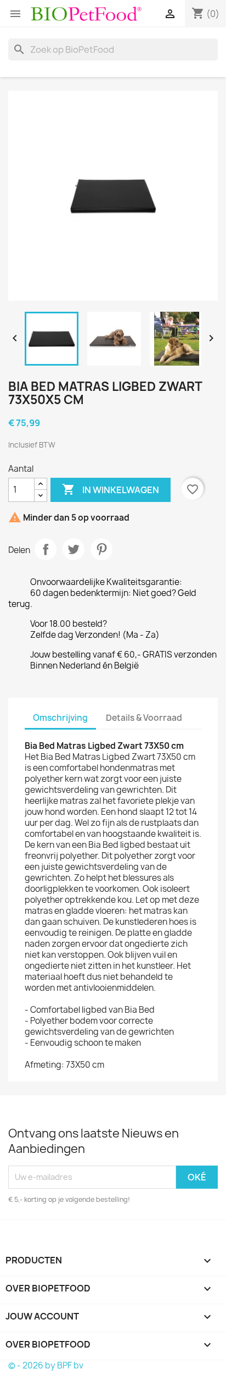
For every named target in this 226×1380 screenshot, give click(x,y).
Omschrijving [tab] (60, 718)
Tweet (73, 549)
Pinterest (101, 549)
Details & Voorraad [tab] (144, 718)
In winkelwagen (110, 489)
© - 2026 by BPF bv (45, 1365)
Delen (45, 549)
